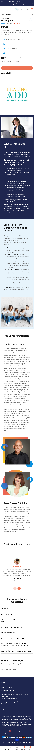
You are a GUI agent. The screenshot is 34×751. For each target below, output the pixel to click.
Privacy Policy (7, 742)
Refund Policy (27, 742)
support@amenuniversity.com (9, 698)
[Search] (27, 9)
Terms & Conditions (17, 742)
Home (2, 14)
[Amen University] (17, 9)
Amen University (5, 18)
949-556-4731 (5, 696)
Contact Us (11, 690)
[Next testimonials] (19, 588)
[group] (17, 94)
